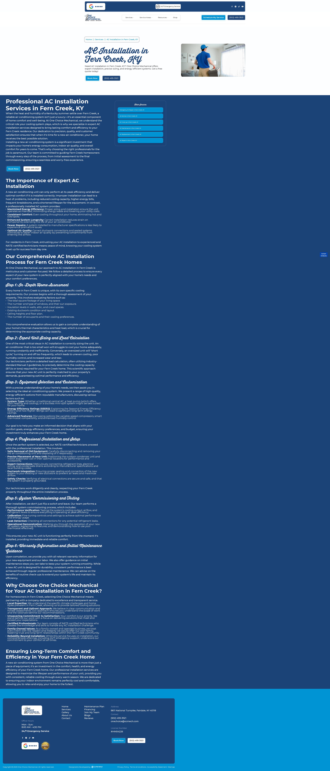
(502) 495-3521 (118, 718)
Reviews (88, 718)
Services (99, 39)
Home (89, 39)
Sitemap (171, 767)
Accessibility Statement (157, 767)
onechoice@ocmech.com (125, 721)
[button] (130, 17)
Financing (89, 709)
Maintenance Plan (94, 706)
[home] (93, 17)
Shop (175, 17)
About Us (67, 715)
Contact (66, 718)
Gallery (65, 712)
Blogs (87, 715)
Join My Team (91, 712)
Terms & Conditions (138, 767)
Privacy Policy (123, 767)
